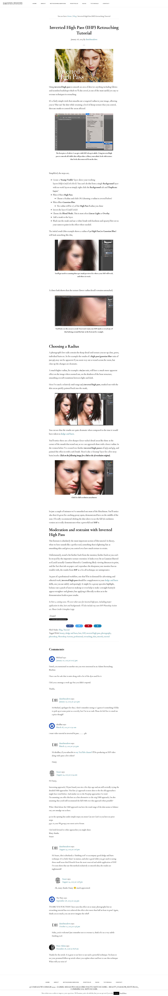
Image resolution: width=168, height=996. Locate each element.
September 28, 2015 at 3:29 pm (67, 901)
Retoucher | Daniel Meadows (12, 3)
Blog (60, 630)
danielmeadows (65, 699)
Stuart (58, 772)
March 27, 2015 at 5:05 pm (69, 746)
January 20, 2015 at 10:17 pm (66, 660)
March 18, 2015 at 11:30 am (66, 727)
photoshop (53, 636)
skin (94, 636)
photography (106, 633)
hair (79, 633)
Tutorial (66, 630)
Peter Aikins (61, 946)
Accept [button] (116, 993)
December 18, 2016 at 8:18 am (67, 949)
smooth (100, 636)
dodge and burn (67, 434)
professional (78, 636)
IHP (83, 633)
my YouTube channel (84, 752)
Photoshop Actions (65, 636)
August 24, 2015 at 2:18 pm (72, 882)
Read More (123, 993)
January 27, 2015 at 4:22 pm (69, 702)
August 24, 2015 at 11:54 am (66, 775)
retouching (88, 636)
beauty (62, 633)
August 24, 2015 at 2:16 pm (69, 849)
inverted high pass (93, 633)
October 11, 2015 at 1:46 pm (69, 926)
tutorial (107, 636)
